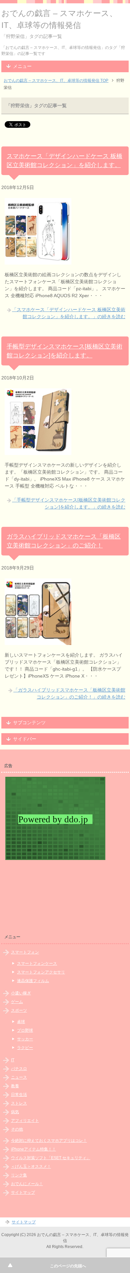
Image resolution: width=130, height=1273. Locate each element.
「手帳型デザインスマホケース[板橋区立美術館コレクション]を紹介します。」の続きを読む (68, 503)
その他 (17, 1129)
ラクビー (25, 1047)
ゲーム (17, 1001)
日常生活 (19, 1094)
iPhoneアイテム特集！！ (33, 1149)
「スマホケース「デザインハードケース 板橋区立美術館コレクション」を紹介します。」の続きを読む (68, 313)
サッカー (25, 1039)
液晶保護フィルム (33, 980)
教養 (15, 1086)
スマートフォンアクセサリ (41, 972)
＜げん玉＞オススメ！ (31, 1166)
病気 (15, 1112)
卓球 (21, 1021)
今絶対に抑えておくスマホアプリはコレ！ (49, 1140)
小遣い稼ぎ (21, 993)
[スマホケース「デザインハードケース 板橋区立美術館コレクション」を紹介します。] (38, 261)
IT (12, 1060)
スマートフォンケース (37, 963)
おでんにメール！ (27, 1183)
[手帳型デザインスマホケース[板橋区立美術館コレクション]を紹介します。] (38, 451)
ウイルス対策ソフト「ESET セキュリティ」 (50, 1158)
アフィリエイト (25, 1120)
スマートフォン (25, 952)
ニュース (19, 1077)
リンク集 (19, 1175)
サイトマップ (23, 1192)
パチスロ (19, 1068)
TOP (56, 80)
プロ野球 (25, 1030)
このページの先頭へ (68, 1266)
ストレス (19, 1103)
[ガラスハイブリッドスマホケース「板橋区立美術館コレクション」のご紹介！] (38, 641)
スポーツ (19, 1010)
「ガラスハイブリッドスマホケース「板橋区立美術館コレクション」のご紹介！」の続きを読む (69, 693)
